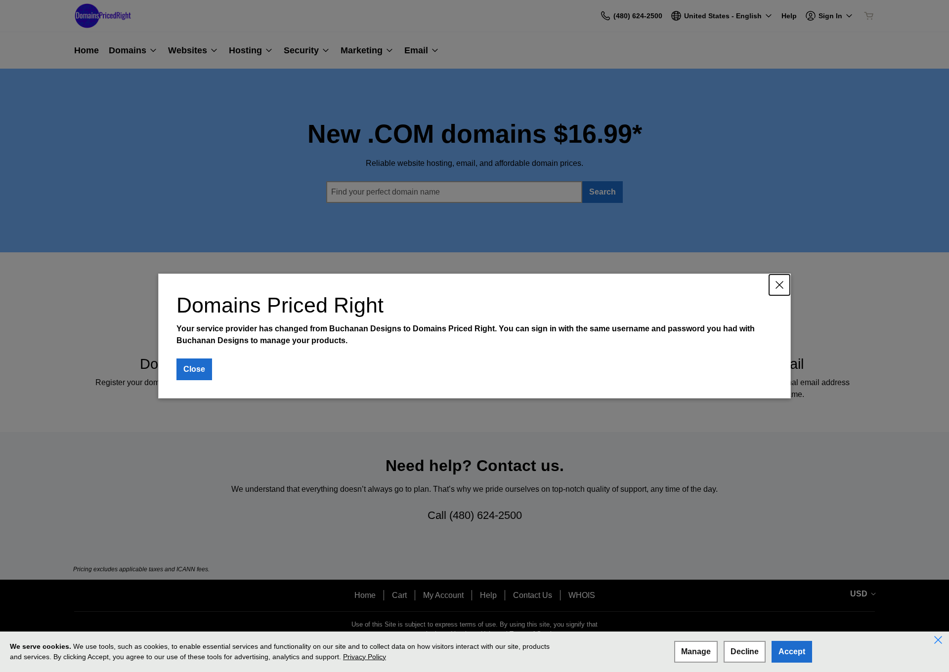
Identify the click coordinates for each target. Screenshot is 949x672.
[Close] (779, 285)
